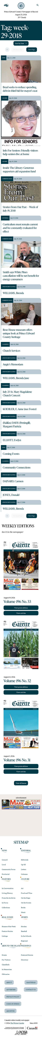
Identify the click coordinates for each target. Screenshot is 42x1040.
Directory (24, 960)
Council (5, 860)
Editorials (24, 860)
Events (4, 955)
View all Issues (21, 783)
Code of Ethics (12, 1004)
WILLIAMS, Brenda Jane (16, 378)
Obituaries (5, 974)
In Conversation (7, 888)
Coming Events (11, 453)
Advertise (10, 989)
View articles (21, 613)
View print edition (21, 608)
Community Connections (16, 467)
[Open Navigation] (6, 5)
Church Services (11, 350)
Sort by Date (19, 43)
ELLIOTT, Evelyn (12, 440)
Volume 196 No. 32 (17, 680)
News (4, 850)
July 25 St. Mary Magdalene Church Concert (17, 393)
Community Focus (8, 869)
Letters (23, 869)
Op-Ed (23, 864)
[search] (37, 5)
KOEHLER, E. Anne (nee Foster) (20, 409)
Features (6, 879)
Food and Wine (26, 893)
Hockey (24, 926)
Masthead (31, 982)
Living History (7, 893)
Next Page (31, 49)
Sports (24, 917)
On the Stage (25, 898)
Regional (24, 941)
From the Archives (8, 898)
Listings (5, 936)
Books (23, 907)
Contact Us (31, 989)
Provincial (5, 874)
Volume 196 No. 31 (17, 759)
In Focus (5, 903)
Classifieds (5, 964)
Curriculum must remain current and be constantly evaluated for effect (20, 227)
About (9, 982)
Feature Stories (7, 931)
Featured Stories (27, 955)
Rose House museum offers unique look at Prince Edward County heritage (19, 333)
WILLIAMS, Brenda (13, 293)
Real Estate (7, 917)
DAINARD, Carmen (13, 481)
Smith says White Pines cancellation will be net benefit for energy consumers (21, 275)
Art (22, 888)
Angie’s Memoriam (13, 364)
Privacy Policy (12, 997)
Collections (6, 907)
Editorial (26, 850)
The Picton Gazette (17, 1023)
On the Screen (26, 903)
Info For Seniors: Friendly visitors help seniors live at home (20, 152)
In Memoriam (7, 969)
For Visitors (6, 960)
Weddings (26, 945)
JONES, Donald (11, 495)
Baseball (24, 931)
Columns (24, 874)
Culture (25, 879)
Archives (10, 1011)
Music (23, 912)
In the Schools (26, 936)
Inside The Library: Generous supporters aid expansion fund (19, 169)
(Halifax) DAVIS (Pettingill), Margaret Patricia (16, 424)
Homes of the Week (9, 926)
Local (4, 864)
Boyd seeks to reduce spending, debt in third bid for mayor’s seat (20, 88)
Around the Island (11, 945)
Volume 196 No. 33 (17, 601)
